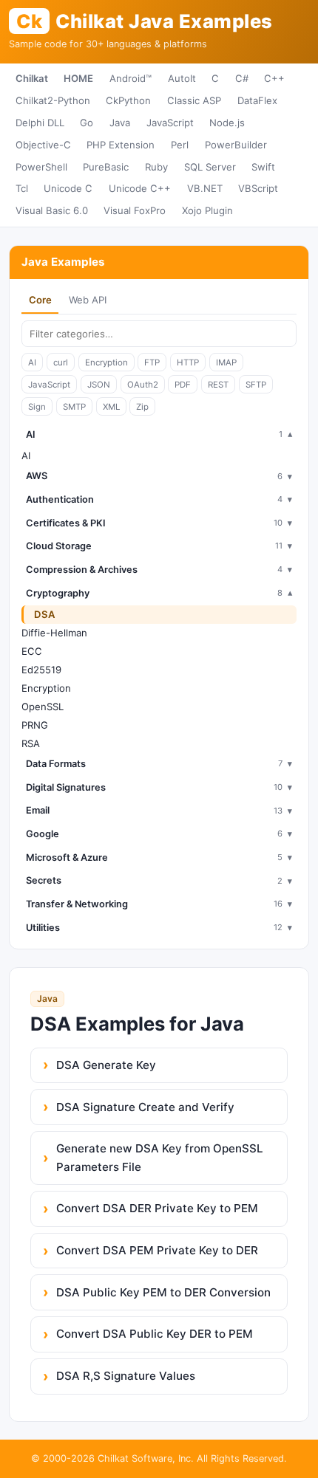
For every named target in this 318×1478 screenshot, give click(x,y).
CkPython (128, 100)
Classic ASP (194, 100)
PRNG (34, 725)
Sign (37, 407)
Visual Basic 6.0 (52, 210)
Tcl (22, 188)
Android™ (130, 78)
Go (86, 122)
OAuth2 (142, 384)
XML (111, 407)
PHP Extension (121, 145)
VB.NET (205, 188)
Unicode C (68, 188)
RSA (30, 743)
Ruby (156, 167)
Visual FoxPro (135, 210)
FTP (152, 362)
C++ (274, 78)
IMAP (226, 362)
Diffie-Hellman (54, 633)
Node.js (227, 122)
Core (40, 300)
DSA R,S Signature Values (125, 1376)
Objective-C (43, 145)
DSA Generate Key (106, 1065)
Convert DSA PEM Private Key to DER (157, 1250)
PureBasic (106, 167)
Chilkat (32, 78)
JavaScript (170, 122)
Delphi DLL (40, 122)
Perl (180, 145)
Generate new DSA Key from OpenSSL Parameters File (159, 1157)
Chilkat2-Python (53, 100)
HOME (78, 78)
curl (60, 362)
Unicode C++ (140, 188)
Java (119, 122)
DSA (44, 614)
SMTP (74, 407)
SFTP (256, 384)
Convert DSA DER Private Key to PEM (157, 1208)
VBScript (258, 188)
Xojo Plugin (207, 210)
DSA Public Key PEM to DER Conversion (163, 1292)
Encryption (106, 362)
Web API (87, 300)
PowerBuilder (236, 145)
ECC (31, 651)
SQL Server (210, 167)
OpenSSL (42, 706)
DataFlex (257, 100)
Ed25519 (41, 670)
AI (32, 362)
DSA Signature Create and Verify (145, 1107)
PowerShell (41, 167)
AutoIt (182, 78)
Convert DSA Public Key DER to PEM (154, 1334)
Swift (263, 167)
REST (218, 384)
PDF (183, 384)
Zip (142, 407)
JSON (98, 384)
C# (241, 78)
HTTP (188, 362)
